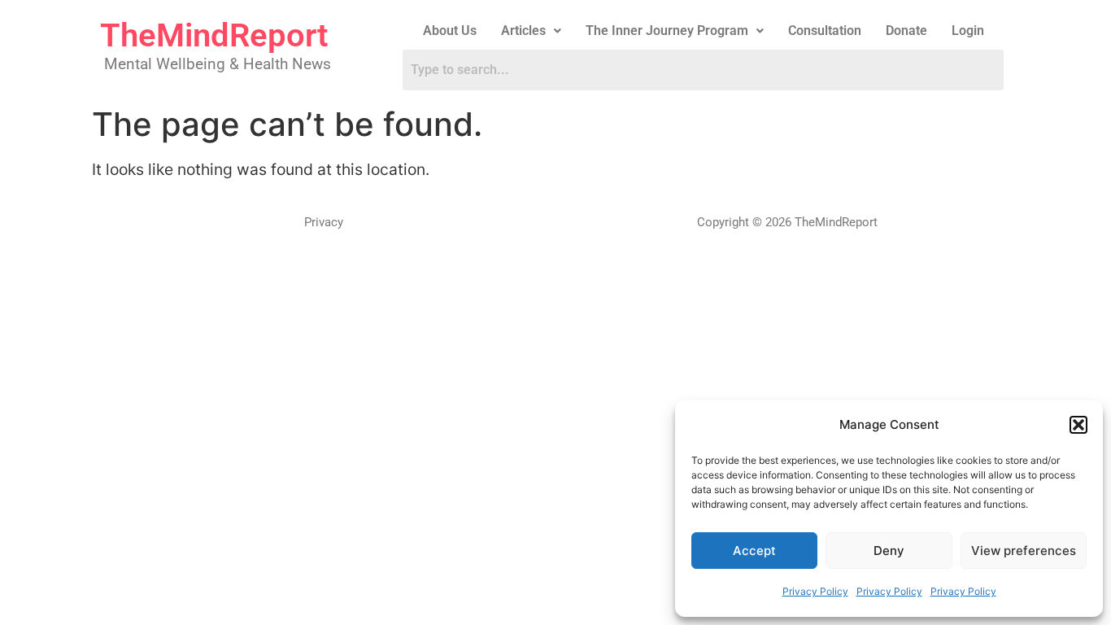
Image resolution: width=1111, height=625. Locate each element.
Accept (754, 550)
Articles (523, 30)
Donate (906, 30)
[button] (1078, 425)
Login (968, 30)
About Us (450, 30)
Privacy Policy (815, 591)
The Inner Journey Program (667, 30)
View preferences (1023, 550)
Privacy (323, 222)
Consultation (824, 30)
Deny (889, 550)
